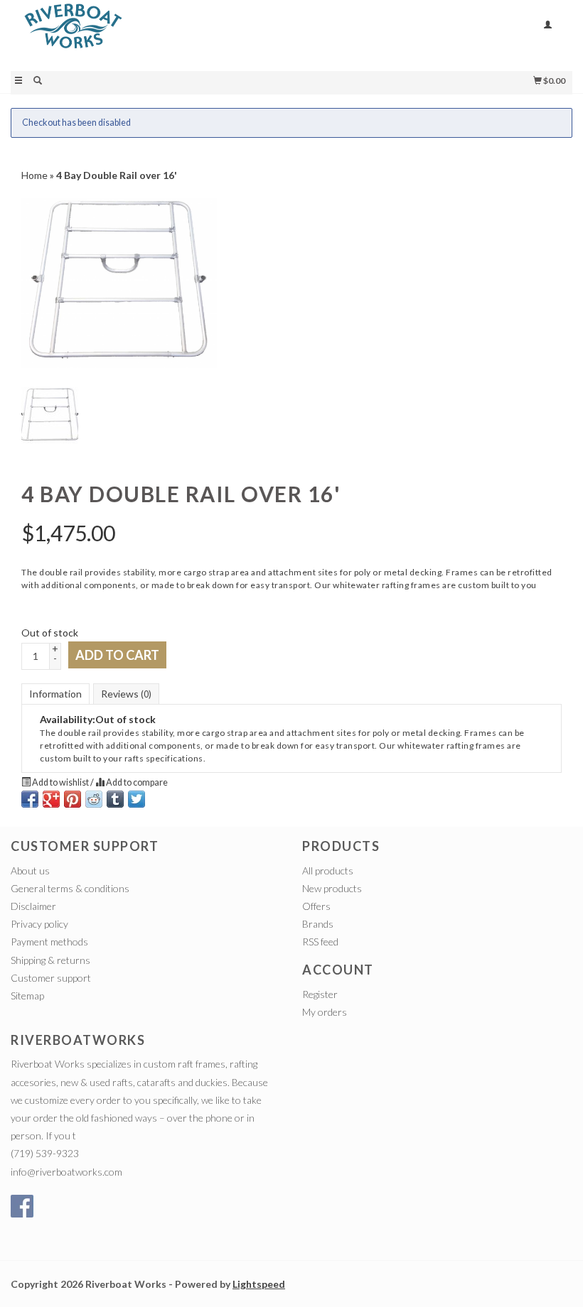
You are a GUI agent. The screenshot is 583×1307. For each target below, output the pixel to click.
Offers (316, 906)
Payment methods (49, 941)
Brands (317, 924)
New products (332, 888)
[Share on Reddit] (93, 799)
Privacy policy (39, 924)
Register (320, 994)
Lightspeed (258, 1284)
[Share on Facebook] (29, 799)
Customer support (51, 978)
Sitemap (27, 995)
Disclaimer (33, 906)
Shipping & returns (50, 960)
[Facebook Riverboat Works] (22, 1206)
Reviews (126, 694)
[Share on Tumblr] (115, 799)
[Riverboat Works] (151, 34)
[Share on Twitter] (136, 799)
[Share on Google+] (51, 799)
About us (30, 870)
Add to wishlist (60, 782)
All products (327, 870)
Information (55, 694)
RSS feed (320, 941)
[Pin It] (72, 799)
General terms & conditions (70, 888)
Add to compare (136, 782)
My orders (324, 1012)
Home (34, 175)
